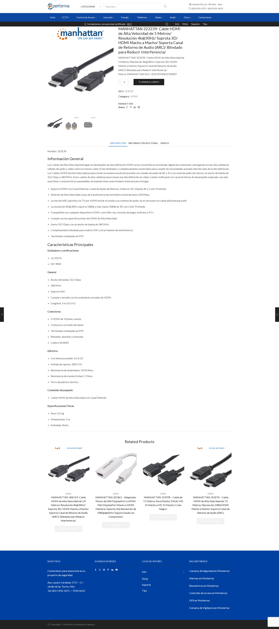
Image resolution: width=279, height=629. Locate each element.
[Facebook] (127, 107)
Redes (158, 17)
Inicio (52, 17)
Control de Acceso (86, 17)
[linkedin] (135, 107)
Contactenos (205, 17)
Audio (173, 17)
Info (177, 24)
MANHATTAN (125, 103)
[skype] (138, 107)
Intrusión (108, 17)
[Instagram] (104, 570)
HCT (129, 24)
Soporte (195, 24)
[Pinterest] (131, 107)
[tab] (118, 143)
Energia (125, 17)
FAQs (185, 24)
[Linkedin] (112, 570)
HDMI (134, 96)
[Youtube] (117, 570)
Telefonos (142, 17)
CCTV (65, 17)
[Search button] (165, 6)
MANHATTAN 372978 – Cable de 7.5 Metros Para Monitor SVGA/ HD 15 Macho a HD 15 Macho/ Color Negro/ (163, 503)
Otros (187, 17)
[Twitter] (100, 570)
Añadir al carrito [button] (68, 528)
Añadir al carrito (150, 82)
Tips (205, 24)
